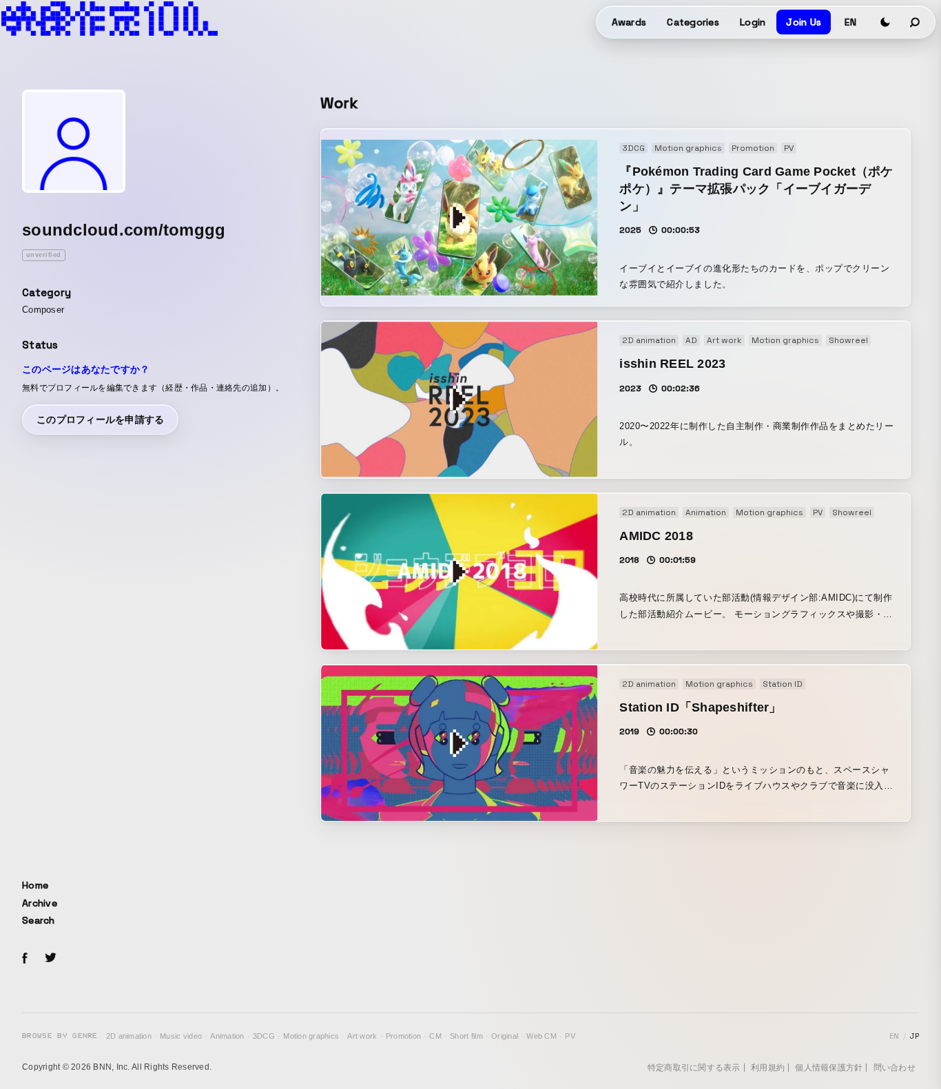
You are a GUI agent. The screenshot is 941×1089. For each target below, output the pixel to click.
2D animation (129, 1036)
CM (435, 1036)
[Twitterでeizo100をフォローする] (50, 960)
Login (752, 22)
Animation (227, 1036)
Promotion (403, 1036)
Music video (181, 1036)
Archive (39, 903)
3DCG (264, 1036)
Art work (362, 1036)
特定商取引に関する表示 (694, 1068)
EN (850, 22)
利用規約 (768, 1068)
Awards (629, 22)
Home (35, 885)
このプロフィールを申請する (100, 419)
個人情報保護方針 (828, 1068)
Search (38, 920)
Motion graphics (311, 1036)
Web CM (541, 1036)
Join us (803, 22)
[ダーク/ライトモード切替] (885, 22)
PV (570, 1036)
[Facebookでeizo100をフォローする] (25, 960)
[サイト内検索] (915, 22)
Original (504, 1036)
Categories (693, 22)
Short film (466, 1036)
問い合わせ (894, 1068)
